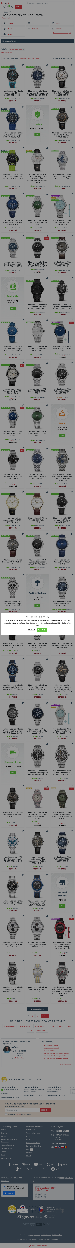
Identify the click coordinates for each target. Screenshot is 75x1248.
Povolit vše (42, 630)
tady (37, 626)
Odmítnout (31, 630)
